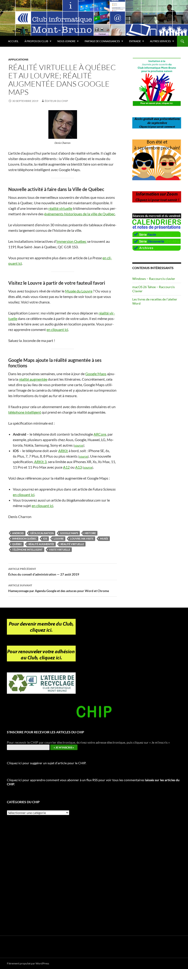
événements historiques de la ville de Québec (79, 214)
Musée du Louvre (78, 291)
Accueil (13, 41)
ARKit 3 (40, 461)
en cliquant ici (57, 329)
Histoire (90, 533)
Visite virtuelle (59, 549)
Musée (104, 538)
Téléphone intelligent (27, 549)
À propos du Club (36, 41)
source (78, 445)
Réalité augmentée (41, 544)
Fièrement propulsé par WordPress (28, 963)
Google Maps (95, 373)
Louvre (59, 538)
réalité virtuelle (60, 208)
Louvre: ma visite (82, 538)
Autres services (160, 41)
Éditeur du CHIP (56, 101)
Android (18, 533)
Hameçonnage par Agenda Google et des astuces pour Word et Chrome (58, 588)
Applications (18, 59)
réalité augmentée (33, 379)
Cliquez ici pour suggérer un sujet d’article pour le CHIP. (46, 763)
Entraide (135, 41)
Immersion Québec (71, 241)
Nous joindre (66, 41)
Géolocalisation (42, 533)
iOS (45, 538)
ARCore (100, 434)
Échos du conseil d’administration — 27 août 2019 (43, 571)
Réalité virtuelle (72, 544)
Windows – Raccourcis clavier (153, 279)
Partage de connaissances (102, 41)
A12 (66, 467)
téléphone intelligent (24, 412)
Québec (17, 544)
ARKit (63, 450)
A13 (78, 467)
